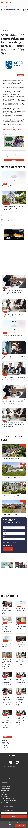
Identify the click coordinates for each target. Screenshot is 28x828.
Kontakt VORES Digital (6, 776)
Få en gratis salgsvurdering (7, 798)
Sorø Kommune (4, 796)
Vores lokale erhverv (6, 788)
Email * (4, 531)
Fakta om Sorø (4, 792)
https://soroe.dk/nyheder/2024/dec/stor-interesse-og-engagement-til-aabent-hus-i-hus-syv (14, 131)
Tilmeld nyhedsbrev (20, 825)
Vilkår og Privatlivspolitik (7, 774)
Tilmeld (14, 160)
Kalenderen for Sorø (6, 790)
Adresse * (5, 536)
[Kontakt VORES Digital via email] (17, 762)
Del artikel (20, 75)
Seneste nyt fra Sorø (5, 786)
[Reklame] (14, 141)
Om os (2, 770)
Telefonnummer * (7, 525)
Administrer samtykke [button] (6, 778)
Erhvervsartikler (5, 794)
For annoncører (4, 772)
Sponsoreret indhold (6, 802)
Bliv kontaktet (8, 549)
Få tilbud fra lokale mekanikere (8, 800)
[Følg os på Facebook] (10, 762)
